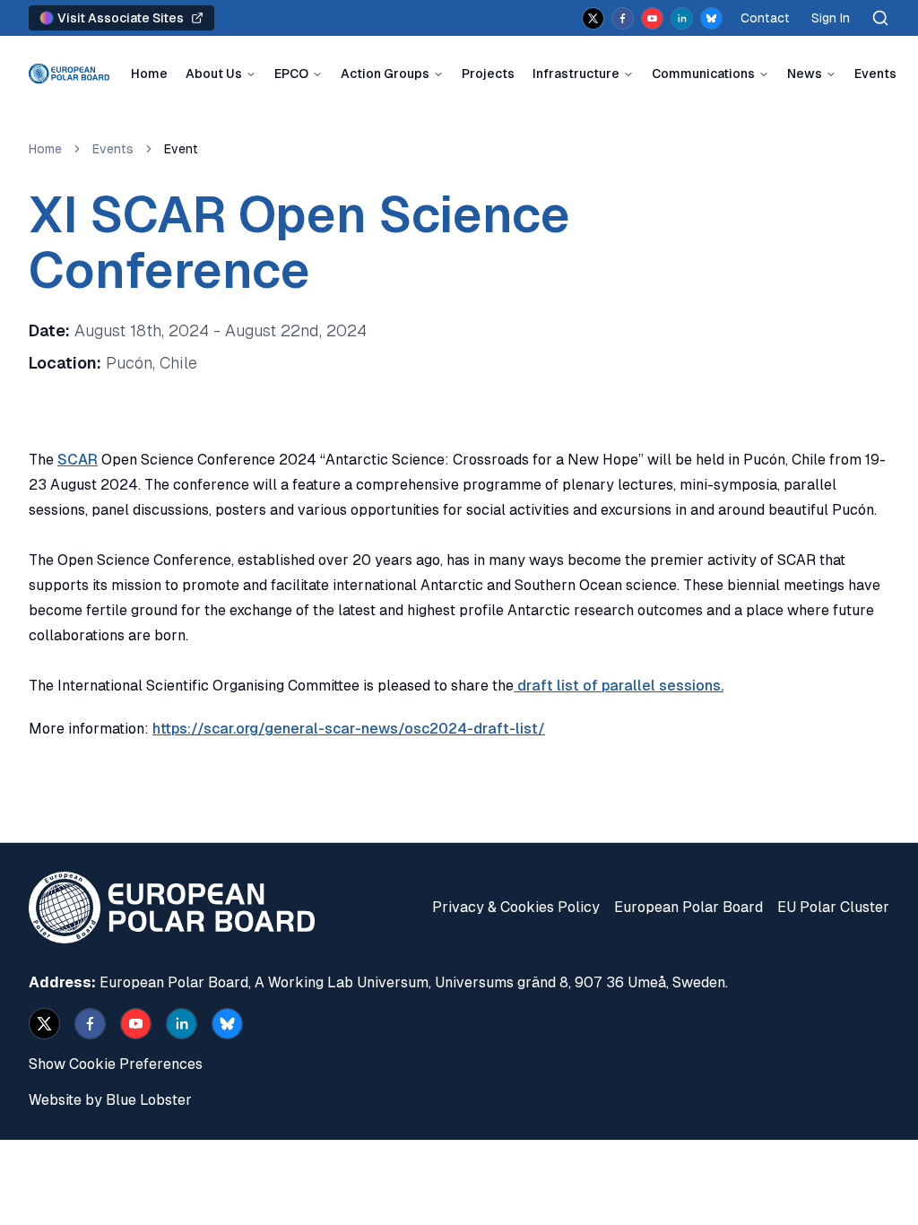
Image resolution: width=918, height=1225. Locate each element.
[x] (593, 18)
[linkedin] (682, 18)
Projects (488, 73)
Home (149, 73)
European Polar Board (688, 907)
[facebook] (622, 18)
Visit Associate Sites (120, 18)
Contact (765, 18)
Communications (703, 73)
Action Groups (385, 73)
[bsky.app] (711, 18)
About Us (214, 73)
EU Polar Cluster (833, 907)
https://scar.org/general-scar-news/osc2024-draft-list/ (348, 728)
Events (875, 73)
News (804, 73)
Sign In (830, 18)
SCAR (77, 459)
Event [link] (181, 149)
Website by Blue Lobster (110, 1099)
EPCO (291, 73)
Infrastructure (576, 73)
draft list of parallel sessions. (618, 685)
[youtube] (652, 18)
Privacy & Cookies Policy (516, 907)
